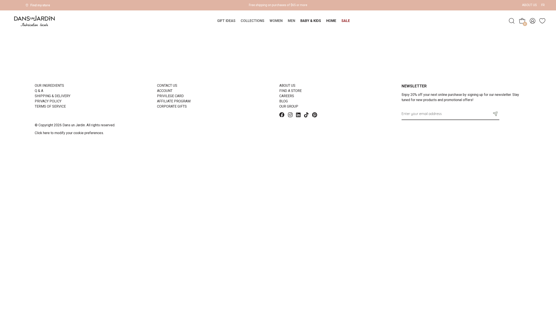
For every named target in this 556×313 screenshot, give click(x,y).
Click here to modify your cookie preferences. (69, 133)
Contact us (167, 85)
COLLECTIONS (252, 21)
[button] (495, 113)
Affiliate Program (173, 101)
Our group (288, 106)
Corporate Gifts (172, 106)
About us (529, 5)
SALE (345, 21)
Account (164, 91)
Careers (286, 96)
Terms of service (50, 106)
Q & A (39, 91)
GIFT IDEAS (226, 21)
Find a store (290, 91)
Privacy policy (48, 101)
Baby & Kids (310, 21)
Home (331, 21)
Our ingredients (49, 85)
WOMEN (276, 21)
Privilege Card (170, 96)
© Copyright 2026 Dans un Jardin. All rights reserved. (75, 125)
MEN (291, 21)
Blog (283, 101)
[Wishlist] (542, 21)
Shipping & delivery (52, 96)
